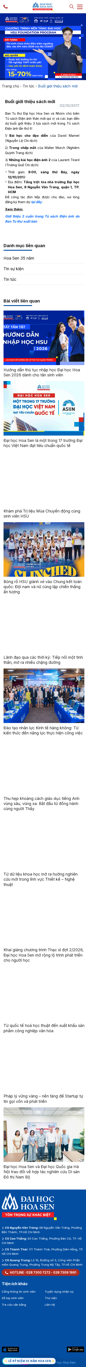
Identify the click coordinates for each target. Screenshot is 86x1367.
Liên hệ (50, 1304)
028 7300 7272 (38, 1272)
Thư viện (51, 1298)
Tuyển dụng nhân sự (59, 1291)
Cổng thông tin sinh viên (19, 1291)
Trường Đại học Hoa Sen (57, 1362)
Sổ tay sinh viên (13, 1298)
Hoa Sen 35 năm (19, 258)
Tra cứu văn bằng (14, 1304)
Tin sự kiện (14, 268)
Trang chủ (10, 86)
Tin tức (28, 86)
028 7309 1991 (64, 1272)
